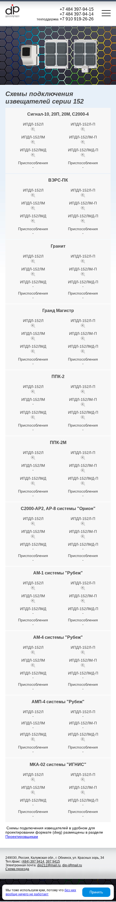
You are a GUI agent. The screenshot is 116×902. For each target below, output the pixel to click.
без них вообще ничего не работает (41, 892)
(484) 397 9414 (33, 861)
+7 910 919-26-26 (77, 19)
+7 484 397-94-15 (77, 9)
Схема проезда (17, 869)
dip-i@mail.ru (72, 865)
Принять (96, 892)
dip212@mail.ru (49, 865)
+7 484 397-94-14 (77, 14)
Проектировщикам (21, 836)
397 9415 (53, 861)
